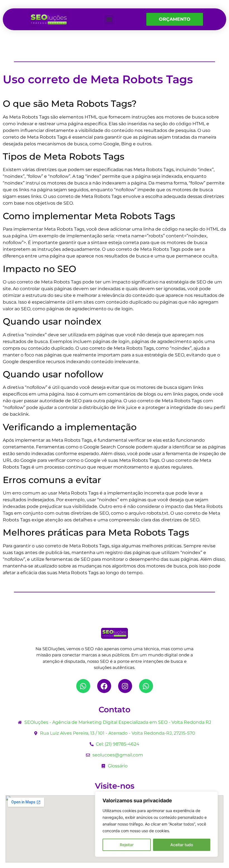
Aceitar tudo (181, 844)
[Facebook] (104, 686)
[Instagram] (125, 686)
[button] (109, 19)
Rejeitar (126, 844)
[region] (156, 824)
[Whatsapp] (83, 686)
